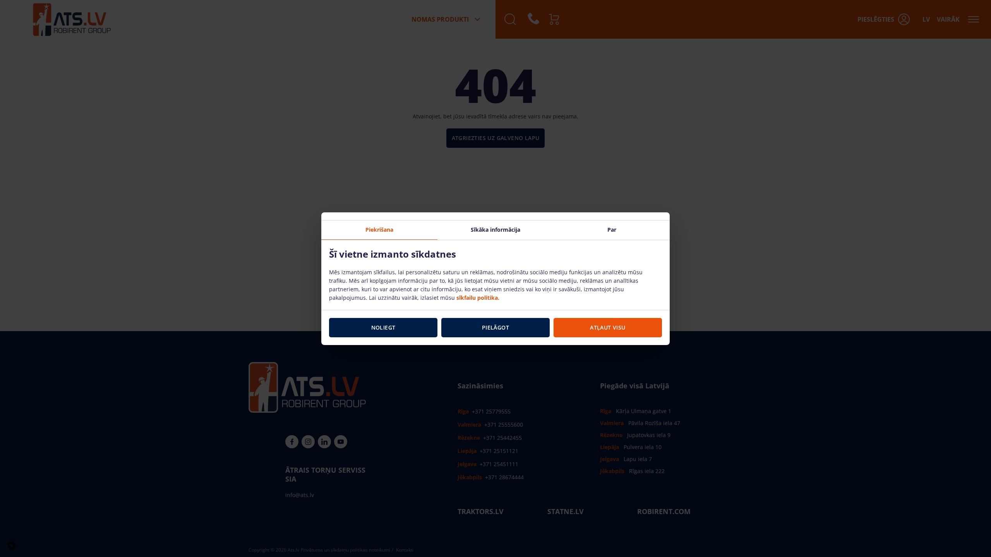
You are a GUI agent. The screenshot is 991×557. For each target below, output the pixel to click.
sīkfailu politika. (477, 297)
